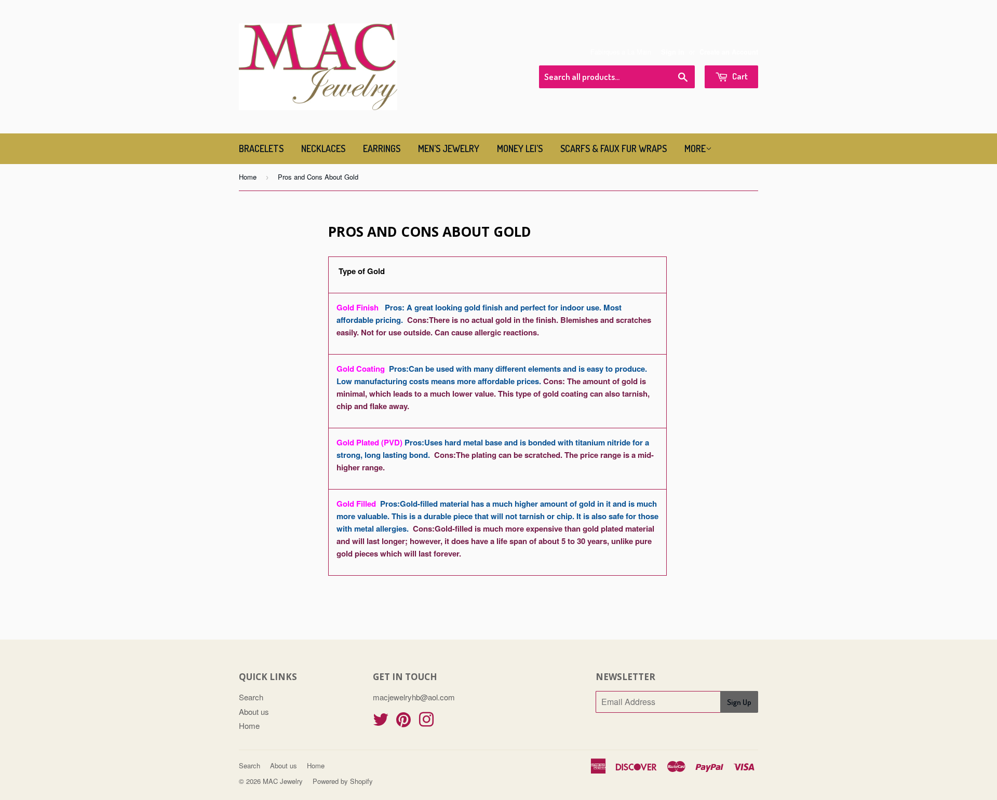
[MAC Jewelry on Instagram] (426, 722)
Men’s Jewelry (448, 148)
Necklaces (323, 148)
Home (248, 177)
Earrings (381, 148)
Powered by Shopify (343, 781)
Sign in (672, 52)
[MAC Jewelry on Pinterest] (403, 722)
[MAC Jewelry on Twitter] (380, 722)
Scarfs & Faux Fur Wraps (613, 148)
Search (251, 696)
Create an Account (728, 52)
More (695, 148)
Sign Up (739, 702)
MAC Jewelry (283, 781)
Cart (739, 76)
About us (254, 711)
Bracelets (261, 148)
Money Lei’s (520, 148)
